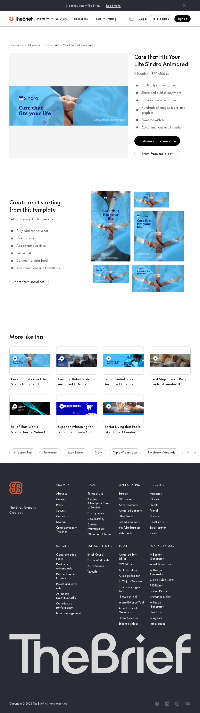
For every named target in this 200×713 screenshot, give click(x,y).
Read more (113, 5)
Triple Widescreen (125, 452)
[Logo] (16, 488)
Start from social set (157, 153)
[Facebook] (157, 703)
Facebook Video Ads (161, 452)
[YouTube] (187, 703)
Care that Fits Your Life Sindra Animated (70, 45)
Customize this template (157, 141)
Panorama (50, 452)
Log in (143, 19)
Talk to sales (160, 19)
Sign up (182, 19)
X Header (34, 45)
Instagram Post (22, 452)
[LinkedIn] (167, 703)
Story (98, 452)
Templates (16, 45)
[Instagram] (177, 703)
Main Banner (76, 452)
